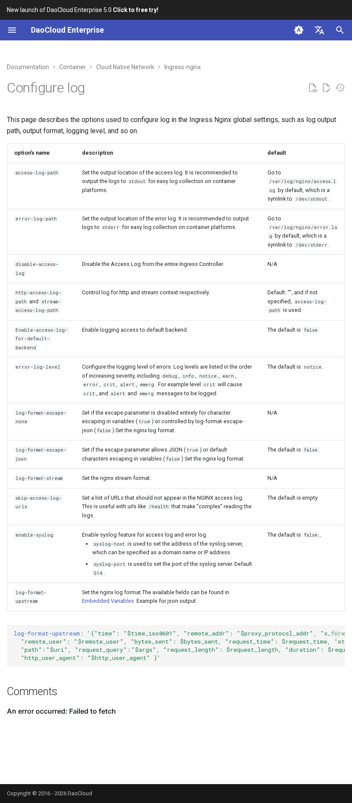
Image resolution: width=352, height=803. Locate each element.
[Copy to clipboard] (336, 634)
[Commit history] (340, 88)
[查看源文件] (312, 88)
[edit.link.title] (326, 88)
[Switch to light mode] (298, 30)
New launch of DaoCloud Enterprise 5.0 (82, 9)
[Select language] (319, 30)
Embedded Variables (108, 601)
